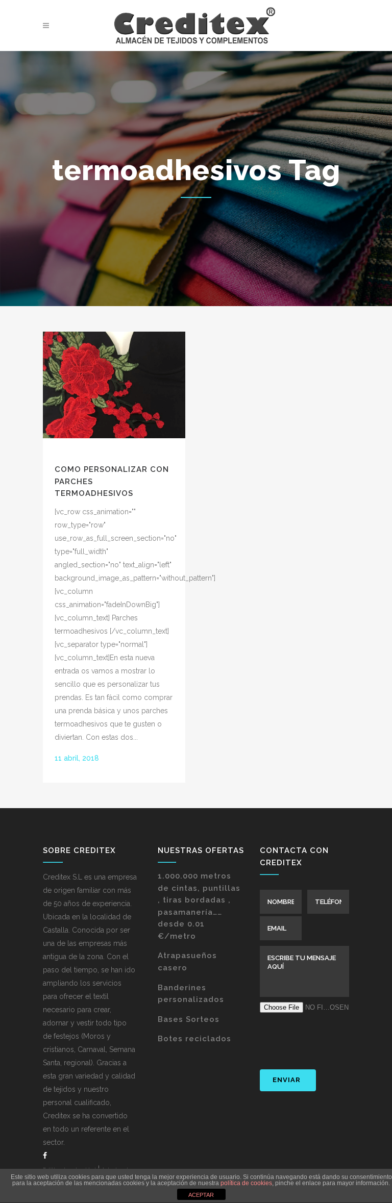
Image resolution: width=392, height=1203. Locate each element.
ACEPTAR (201, 1195)
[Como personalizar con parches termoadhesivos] (114, 385)
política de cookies (246, 1183)
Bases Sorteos (188, 1019)
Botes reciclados (194, 1038)
